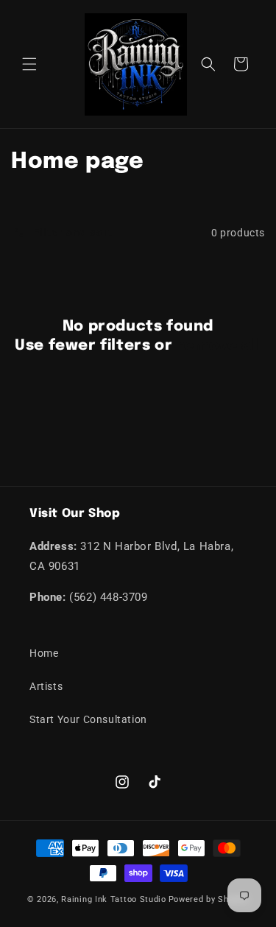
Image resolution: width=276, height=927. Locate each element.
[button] (29, 64)
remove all (219, 345)
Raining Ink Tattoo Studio (113, 899)
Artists (46, 686)
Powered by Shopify (209, 899)
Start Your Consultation (88, 719)
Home (43, 653)
